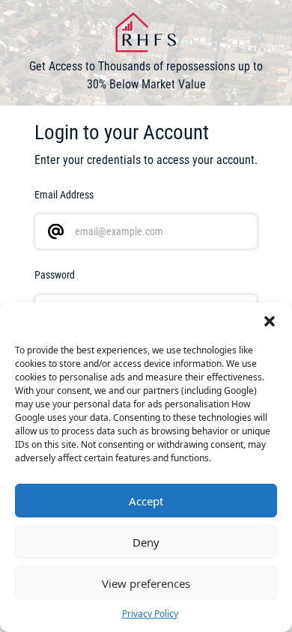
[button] (269, 321)
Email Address (64, 195)
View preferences (146, 583)
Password (54, 275)
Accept (146, 500)
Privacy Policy (150, 613)
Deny (146, 542)
